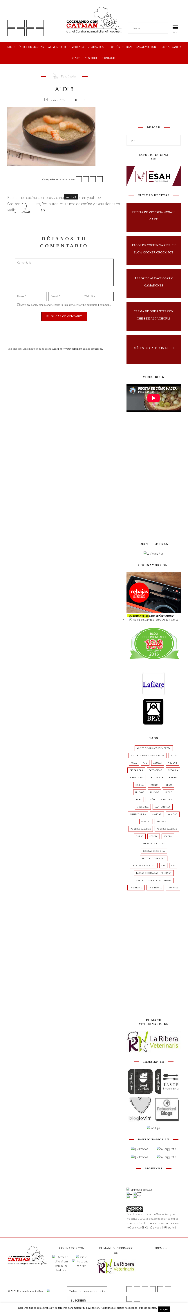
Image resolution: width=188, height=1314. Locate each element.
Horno (154, 784)
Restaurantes (172, 47)
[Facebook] (79, 179)
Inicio (10, 47)
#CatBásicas (96, 47)
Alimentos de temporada (66, 47)
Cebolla (173, 770)
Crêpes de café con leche (154, 347)
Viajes (76, 58)
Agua (174, 755)
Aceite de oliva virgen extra (154, 748)
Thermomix (136, 887)
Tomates (173, 887)
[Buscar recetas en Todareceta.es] (139, 1189)
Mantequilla (163, 806)
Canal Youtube (146, 47)
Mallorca (167, 799)
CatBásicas (136, 770)
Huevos (139, 792)
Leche (168, 792)
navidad (157, 814)
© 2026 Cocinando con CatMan (26, 1291)
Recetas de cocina (154, 843)
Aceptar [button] (164, 1309)
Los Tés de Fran (120, 47)
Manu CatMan (69, 76)
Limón (151, 799)
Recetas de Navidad (153, 858)
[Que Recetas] (139, 1157)
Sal (163, 865)
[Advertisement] (154, 94)
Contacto (109, 58)
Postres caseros (141, 828)
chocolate (137, 777)
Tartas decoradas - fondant (153, 880)
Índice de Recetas (31, 47)
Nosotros (91, 58)
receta (153, 836)
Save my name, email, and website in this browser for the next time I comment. (65, 304)
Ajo (145, 762)
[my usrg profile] (166, 1157)
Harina (173, 777)
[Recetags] (139, 1149)
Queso (140, 836)
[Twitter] (86, 179)
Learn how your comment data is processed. (77, 348)
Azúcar (157, 762)
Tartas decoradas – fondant (154, 873)
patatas (146, 821)
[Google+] (93, 179)
